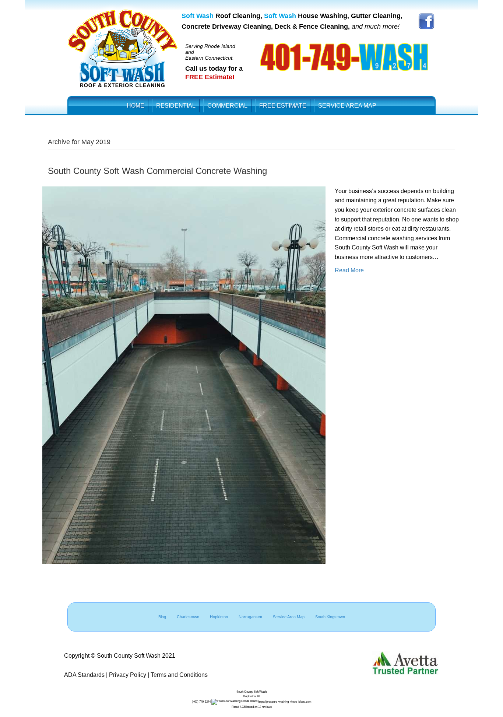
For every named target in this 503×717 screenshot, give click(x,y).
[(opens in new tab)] (426, 21)
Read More (349, 270)
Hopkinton (219, 617)
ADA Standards (84, 675)
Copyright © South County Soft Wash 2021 (119, 656)
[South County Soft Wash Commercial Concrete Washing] (184, 374)
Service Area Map (289, 617)
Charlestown (188, 617)
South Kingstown (330, 617)
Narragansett (250, 617)
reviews (267, 707)
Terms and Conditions (179, 675)
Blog (162, 617)
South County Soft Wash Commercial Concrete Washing (157, 171)
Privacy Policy (127, 675)
